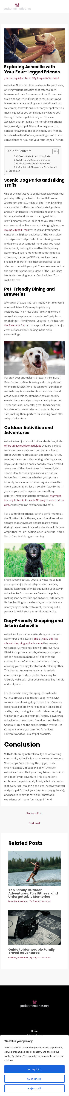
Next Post (34, 823)
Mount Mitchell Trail (16, 230)
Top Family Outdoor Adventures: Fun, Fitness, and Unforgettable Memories (33, 893)
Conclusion (14, 170)
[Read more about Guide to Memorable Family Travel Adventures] (34, 927)
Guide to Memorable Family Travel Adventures (31, 951)
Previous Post (34, 813)
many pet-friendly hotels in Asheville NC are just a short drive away (34, 500)
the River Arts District (17, 325)
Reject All (34, 1088)
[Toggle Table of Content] (54, 151)
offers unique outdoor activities (22, 445)
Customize (34, 1078)
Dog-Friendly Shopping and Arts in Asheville (38, 167)
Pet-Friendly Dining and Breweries (34, 160)
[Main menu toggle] (61, 6)
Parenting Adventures (18, 78)
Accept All (34, 1069)
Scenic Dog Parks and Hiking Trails (34, 156)
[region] (34, 1065)
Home (34, 1031)
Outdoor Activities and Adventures (34, 163)
